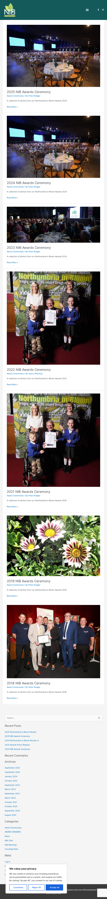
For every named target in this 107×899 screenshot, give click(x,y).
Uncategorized (11, 849)
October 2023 (11, 781)
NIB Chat (9, 840)
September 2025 (12, 768)
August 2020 (10, 815)
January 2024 (11, 776)
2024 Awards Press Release (17, 745)
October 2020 (11, 806)
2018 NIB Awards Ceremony (28, 683)
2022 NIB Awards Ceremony (29, 370)
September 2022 (12, 793)
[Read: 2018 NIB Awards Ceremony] (53, 641)
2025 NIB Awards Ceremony (29, 92)
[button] (87, 10)
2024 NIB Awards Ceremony (29, 183)
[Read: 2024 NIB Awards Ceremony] (53, 147)
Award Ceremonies (15, 96)
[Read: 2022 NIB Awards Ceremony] (53, 318)
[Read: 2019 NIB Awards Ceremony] (53, 545)
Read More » (12, 106)
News (7, 836)
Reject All (36, 887)
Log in (7, 862)
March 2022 (10, 798)
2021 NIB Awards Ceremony (28, 492)
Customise (18, 887)
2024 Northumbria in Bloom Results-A (22, 740)
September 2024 (12, 772)
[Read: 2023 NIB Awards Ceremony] (53, 224)
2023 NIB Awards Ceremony (29, 248)
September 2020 (12, 811)
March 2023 (10, 789)
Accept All (54, 887)
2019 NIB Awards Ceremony (28, 581)
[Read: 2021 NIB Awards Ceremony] (53, 440)
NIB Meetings (11, 845)
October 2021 (11, 802)
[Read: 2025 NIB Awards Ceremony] (53, 56)
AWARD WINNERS (13, 832)
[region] (36, 878)
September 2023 (12, 785)
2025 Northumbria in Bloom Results (20, 732)
